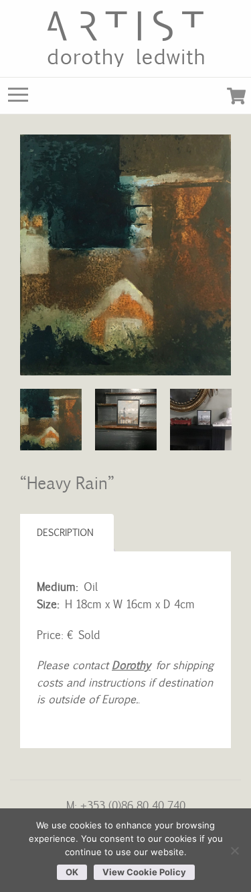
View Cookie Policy (144, 872)
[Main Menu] (18, 98)
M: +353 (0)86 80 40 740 (125, 805)
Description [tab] (65, 532)
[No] (234, 850)
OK (72, 872)
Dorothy (131, 664)
